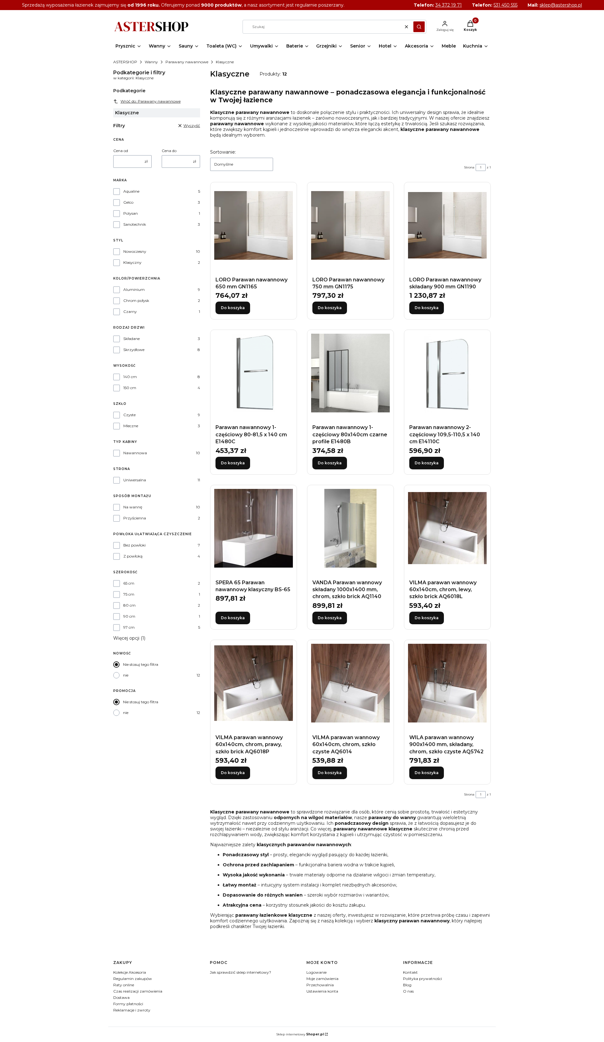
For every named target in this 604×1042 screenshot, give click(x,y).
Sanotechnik (134, 224)
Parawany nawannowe (186, 61)
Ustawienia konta (322, 991)
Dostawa (121, 997)
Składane (131, 338)
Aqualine (131, 191)
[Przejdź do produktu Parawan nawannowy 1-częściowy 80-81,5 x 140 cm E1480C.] (253, 373)
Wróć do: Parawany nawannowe (150, 101)
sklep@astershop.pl (561, 5)
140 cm (130, 376)
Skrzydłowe (133, 349)
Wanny (151, 61)
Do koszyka (233, 307)
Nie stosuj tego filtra (140, 664)
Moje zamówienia (322, 978)
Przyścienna (134, 518)
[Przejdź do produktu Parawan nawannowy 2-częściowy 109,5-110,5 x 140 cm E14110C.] (447, 373)
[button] (419, 26)
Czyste (129, 414)
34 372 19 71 (448, 5)
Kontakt (410, 972)
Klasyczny (132, 262)
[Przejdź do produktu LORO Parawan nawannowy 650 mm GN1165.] (253, 225)
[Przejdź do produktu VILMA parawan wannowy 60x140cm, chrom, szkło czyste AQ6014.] (350, 683)
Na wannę (132, 507)
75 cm (128, 594)
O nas (408, 991)
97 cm (129, 627)
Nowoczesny (134, 251)
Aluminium (134, 289)
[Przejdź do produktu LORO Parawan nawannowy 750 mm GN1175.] (350, 225)
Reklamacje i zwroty (131, 1010)
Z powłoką (133, 556)
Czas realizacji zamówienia (137, 991)
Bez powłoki (134, 545)
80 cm (129, 605)
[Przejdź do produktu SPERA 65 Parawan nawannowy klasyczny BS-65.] (253, 528)
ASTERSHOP (125, 61)
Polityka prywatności (422, 978)
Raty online (123, 985)
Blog (407, 985)
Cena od (120, 150)
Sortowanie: (223, 152)
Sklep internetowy (300, 1034)
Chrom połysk (136, 300)
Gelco (128, 202)
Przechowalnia (320, 985)
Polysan (130, 213)
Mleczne (130, 425)
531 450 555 (505, 5)
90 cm (129, 616)
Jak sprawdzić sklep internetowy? (240, 972)
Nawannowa (135, 452)
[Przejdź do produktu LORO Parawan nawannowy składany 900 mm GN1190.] (447, 225)
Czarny (130, 311)
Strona (469, 167)
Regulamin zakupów (132, 978)
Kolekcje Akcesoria (129, 972)
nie (125, 675)
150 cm (129, 387)
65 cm (128, 583)
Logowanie (316, 972)
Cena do (169, 150)
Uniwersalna (134, 480)
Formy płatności (128, 1003)
